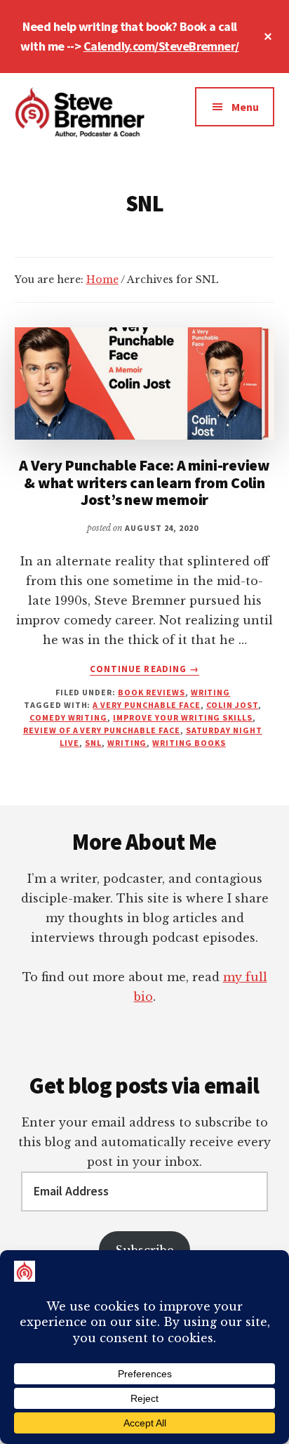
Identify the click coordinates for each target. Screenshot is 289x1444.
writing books (188, 742)
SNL (93, 742)
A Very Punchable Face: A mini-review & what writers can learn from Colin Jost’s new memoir (144, 481)
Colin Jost (232, 705)
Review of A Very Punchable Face (101, 730)
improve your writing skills (183, 717)
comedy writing (68, 717)
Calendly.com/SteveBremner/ (161, 46)
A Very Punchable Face (146, 705)
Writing (211, 692)
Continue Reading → (144, 669)
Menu (245, 107)
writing (127, 742)
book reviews (151, 692)
